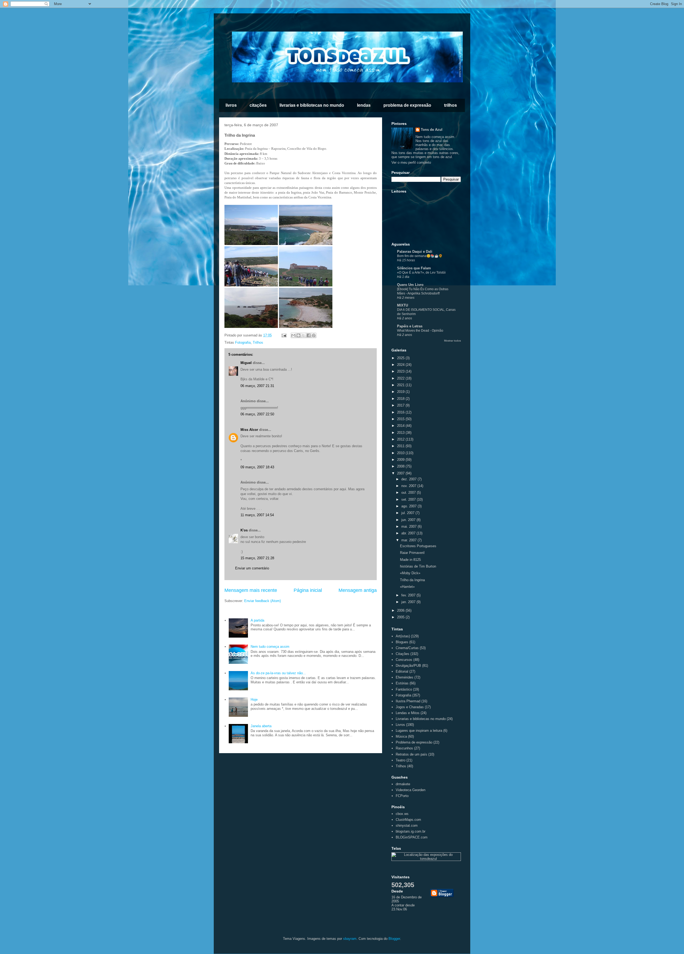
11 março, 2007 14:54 (257, 515)
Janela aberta (261, 726)
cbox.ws (402, 814)
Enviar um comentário (252, 568)
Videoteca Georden (410, 790)
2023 (401, 371)
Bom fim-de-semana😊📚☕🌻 (419, 256)
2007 (401, 473)
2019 (401, 392)
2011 (401, 446)
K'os (244, 530)
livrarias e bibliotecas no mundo (311, 105)
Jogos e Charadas (410, 707)
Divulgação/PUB (408, 666)
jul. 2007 (408, 513)
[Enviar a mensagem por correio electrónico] (283, 335)
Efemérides (404, 677)
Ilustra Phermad (408, 701)
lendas (364, 105)
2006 (401, 610)
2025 (401, 358)
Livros (400, 725)
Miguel (246, 363)
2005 (401, 617)
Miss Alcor (249, 430)
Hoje (254, 700)
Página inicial (308, 590)
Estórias (402, 683)
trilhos (450, 105)
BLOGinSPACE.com (412, 837)
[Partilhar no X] (303, 335)
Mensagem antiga (358, 590)
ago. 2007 (409, 506)
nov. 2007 (409, 486)
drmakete (403, 784)
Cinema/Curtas (407, 648)
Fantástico (404, 689)
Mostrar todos (452, 340)
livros (231, 105)
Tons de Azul (431, 130)
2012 (401, 439)
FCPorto (402, 796)
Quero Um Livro (410, 285)
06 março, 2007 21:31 (257, 386)
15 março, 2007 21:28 (257, 558)
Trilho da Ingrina (412, 580)
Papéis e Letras (409, 326)
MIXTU (402, 305)
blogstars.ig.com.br (410, 831)
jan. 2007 (409, 602)
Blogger (394, 939)
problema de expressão (407, 105)
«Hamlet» (407, 587)
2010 (401, 453)
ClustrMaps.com (408, 820)
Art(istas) (403, 636)
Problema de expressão (414, 742)
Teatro (400, 760)
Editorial (402, 671)
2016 (401, 412)
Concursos (404, 660)
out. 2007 (409, 493)
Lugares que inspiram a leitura (419, 731)
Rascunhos (404, 748)
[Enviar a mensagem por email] (293, 335)
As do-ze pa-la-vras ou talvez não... (278, 673)
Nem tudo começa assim (270, 647)
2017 (401, 405)
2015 (401, 419)
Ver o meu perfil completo (411, 162)
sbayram (349, 939)
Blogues (402, 642)
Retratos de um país (411, 754)
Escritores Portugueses (418, 546)
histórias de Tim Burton (418, 566)
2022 (401, 378)
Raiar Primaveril (412, 553)
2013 (401, 433)
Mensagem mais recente (250, 590)
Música (401, 736)
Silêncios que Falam (414, 268)
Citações (402, 654)
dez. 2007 (409, 479)
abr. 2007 (409, 533)
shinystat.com (407, 825)
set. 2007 (409, 499)
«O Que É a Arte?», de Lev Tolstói (421, 272)
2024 (401, 365)
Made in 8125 (410, 560)
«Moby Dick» (410, 573)
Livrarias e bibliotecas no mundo (421, 719)
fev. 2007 (409, 595)
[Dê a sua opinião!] (298, 335)
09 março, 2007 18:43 (257, 467)
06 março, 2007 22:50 (257, 414)
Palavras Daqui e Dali (414, 252)
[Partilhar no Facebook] (308, 335)
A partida (257, 620)
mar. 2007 (409, 540)
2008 (401, 466)
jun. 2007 (409, 520)
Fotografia (243, 342)
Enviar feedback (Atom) (262, 601)
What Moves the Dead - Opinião (420, 330)
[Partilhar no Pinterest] (313, 335)
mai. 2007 (409, 526)
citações (258, 105)
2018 (401, 399)
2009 (401, 460)
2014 (401, 426)
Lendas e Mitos (407, 713)
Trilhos (258, 342)
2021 (401, 385)
